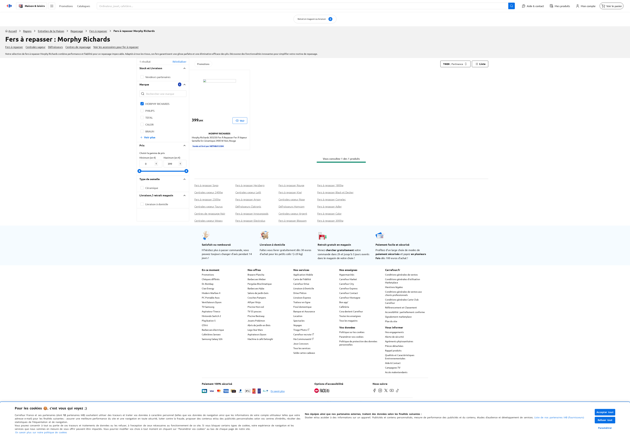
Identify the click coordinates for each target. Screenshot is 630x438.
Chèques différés (211, 279)
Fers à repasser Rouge (291, 185)
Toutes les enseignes (350, 315)
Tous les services (301, 348)
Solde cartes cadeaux (304, 352)
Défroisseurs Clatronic (248, 206)
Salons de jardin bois (258, 292)
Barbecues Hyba (256, 288)
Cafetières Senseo (211, 334)
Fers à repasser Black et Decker (335, 192)
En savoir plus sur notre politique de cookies (41, 432)
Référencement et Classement (401, 307)
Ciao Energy (208, 288)
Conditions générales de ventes (401, 274)
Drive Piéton (299, 292)
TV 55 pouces (254, 311)
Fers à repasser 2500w (207, 199)
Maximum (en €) (172, 157)
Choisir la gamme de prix (152, 152)
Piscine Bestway (256, 315)
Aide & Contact (393, 362)
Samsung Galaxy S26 (212, 338)
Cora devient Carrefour (351, 311)
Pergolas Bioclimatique (260, 283)
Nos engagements (394, 332)
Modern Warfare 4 (211, 292)
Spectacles (298, 320)
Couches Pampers (257, 297)
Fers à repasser (98, 31)
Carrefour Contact (348, 292)
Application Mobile (303, 274)
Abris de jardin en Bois (259, 325)
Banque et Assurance (304, 311)
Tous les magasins (348, 320)
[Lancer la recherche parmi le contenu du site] (511, 6)
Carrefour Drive (301, 283)
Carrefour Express (348, 288)
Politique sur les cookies (351, 332)
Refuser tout (605, 420)
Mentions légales (394, 287)
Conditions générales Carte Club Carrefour (402, 301)
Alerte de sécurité (394, 336)
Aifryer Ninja (254, 302)
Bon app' (343, 302)
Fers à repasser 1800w (330, 185)
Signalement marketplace (398, 316)
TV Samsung (208, 306)
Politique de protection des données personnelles (358, 343)
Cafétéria (344, 306)
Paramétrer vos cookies (351, 336)
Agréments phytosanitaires (399, 341)
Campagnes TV (392, 367)
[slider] (139, 171)
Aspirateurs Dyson (257, 334)
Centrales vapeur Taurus (208, 206)
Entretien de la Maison (51, 31)
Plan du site (391, 321)
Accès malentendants (396, 372)
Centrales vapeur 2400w (208, 192)
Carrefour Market (348, 279)
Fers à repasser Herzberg (249, 185)
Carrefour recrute (302, 334)
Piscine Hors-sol (256, 306)
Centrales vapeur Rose (292, 199)
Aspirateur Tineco (211, 311)
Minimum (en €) (147, 157)
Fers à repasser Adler (329, 206)
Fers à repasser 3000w (330, 220)
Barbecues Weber (257, 279)
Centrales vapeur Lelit (248, 192)
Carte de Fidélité (302, 279)
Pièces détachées (394, 345)
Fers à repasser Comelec (331, 199)
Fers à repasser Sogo (206, 185)
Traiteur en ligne (301, 302)
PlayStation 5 (209, 320)
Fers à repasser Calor (329, 213)
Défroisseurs (55, 46)
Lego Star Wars (255, 329)
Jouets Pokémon (256, 320)
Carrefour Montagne (349, 297)
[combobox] (306, 6)
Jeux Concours (300, 343)
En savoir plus (278, 391)
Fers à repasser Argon (248, 199)
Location (297, 315)
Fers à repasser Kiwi (290, 192)
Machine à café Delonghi (260, 338)
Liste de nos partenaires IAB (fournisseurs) (559, 417)
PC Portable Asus (211, 297)
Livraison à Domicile (303, 288)
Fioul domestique (302, 306)
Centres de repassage (78, 46)
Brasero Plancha (256, 274)
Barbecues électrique (213, 329)
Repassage (77, 31)
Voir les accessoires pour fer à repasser (116, 46)
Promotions (203, 63)
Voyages (297, 325)
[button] (51, 6)
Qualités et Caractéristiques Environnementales (399, 357)
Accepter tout (605, 412)
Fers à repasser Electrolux (250, 220)
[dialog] (315, 420)
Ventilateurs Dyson (211, 302)
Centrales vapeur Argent (293, 213)
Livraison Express (302, 297)
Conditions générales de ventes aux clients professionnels (403, 293)
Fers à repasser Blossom (293, 220)
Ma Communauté (302, 338)
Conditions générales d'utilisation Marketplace (402, 281)
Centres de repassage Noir (209, 213)
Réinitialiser (179, 61)
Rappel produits (393, 350)
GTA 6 (205, 325)
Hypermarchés (346, 274)
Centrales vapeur (35, 46)
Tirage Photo (300, 329)
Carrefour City (346, 283)
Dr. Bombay (207, 283)
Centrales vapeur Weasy (208, 220)
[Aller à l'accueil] (9, 6)
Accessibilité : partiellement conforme (405, 312)
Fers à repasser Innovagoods (251, 213)
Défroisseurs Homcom (291, 206)
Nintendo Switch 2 (211, 315)
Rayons (27, 31)
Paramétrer (605, 427)
